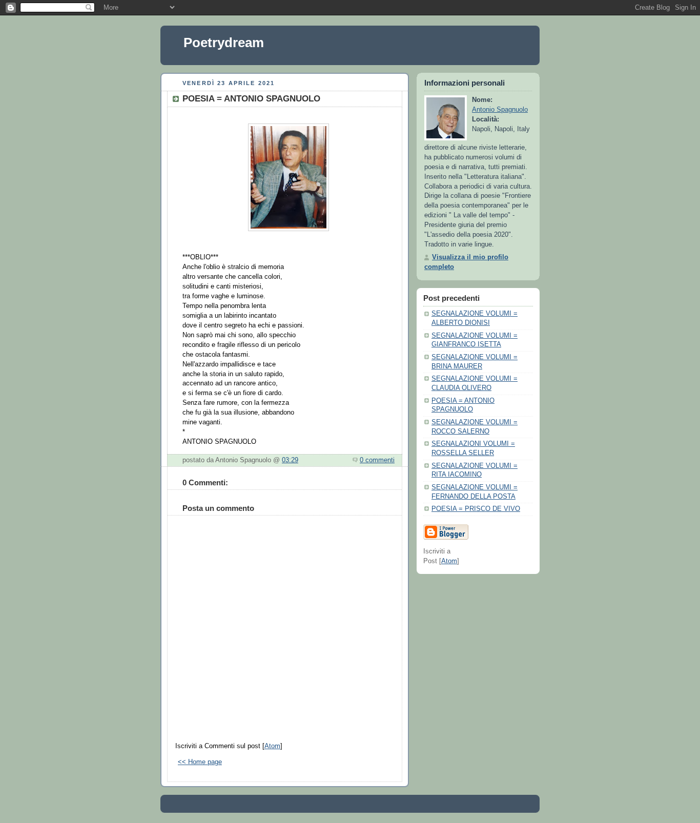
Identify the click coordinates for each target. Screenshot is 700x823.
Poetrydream (223, 42)
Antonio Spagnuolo (500, 109)
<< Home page (200, 762)
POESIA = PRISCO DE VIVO (475, 508)
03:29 (290, 460)
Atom (272, 746)
